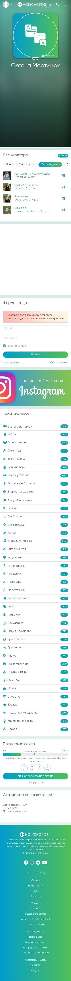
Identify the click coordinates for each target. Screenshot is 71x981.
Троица (36, 704)
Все (8, 164)
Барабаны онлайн (35, 942)
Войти (35, 354)
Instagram (36, 965)
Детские (37, 508)
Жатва (37, 533)
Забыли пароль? (58, 362)
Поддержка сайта (35, 914)
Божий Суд (37, 450)
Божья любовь (37, 458)
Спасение (37, 696)
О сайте (35, 908)
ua (27, 872)
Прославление (37, 639)
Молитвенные (37, 590)
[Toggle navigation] (66, 4)
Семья (37, 688)
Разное (37, 655)
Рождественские (37, 664)
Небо (37, 606)
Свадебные (37, 680)
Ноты (35, 891)
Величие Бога (37, 467)
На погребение (36, 598)
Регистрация (11, 362)
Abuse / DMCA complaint (35, 919)
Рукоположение (36, 672)
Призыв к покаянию (37, 631)
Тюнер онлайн (35, 937)
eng (42, 872)
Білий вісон (20, 208)
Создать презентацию (36, 952)
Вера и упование (37, 475)
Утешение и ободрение (37, 712)
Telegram (35, 970)
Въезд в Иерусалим (37, 500)
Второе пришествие (37, 491)
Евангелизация (37, 525)
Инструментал (37, 549)
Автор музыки (50, 164)
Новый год (37, 615)
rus (35, 872)
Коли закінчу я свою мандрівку (33, 173)
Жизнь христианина (37, 541)
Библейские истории (37, 426)
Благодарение (37, 442)
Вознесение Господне (36, 483)
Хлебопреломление (37, 721)
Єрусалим (20, 196)
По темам (35, 896)
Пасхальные (37, 623)
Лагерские (37, 582)
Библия (37, 434)
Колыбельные (37, 566)
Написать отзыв (35, 924)
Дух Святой (37, 516)
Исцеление (37, 557)
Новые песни (35, 885)
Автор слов (26, 164)
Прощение (37, 647)
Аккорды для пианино (35, 947)
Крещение (37, 574)
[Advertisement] (35, 108)
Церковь (37, 729)
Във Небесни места (26, 185)
